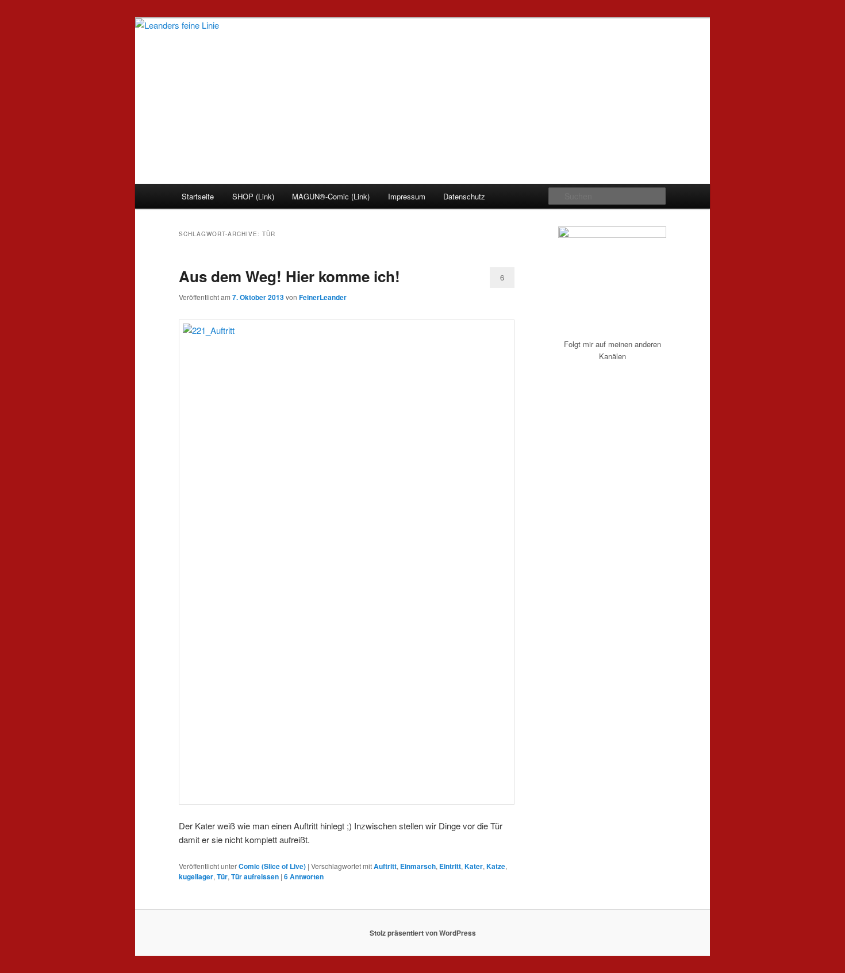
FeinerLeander (323, 297)
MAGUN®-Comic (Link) (331, 196)
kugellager (196, 876)
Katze (495, 866)
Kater (473, 866)
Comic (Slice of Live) (272, 866)
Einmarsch (418, 866)
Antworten (304, 876)
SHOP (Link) (253, 196)
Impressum (406, 196)
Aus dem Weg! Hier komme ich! (289, 276)
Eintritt (450, 866)
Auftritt (385, 866)
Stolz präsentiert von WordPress (423, 933)
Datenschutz (464, 196)
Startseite (198, 196)
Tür (222, 876)
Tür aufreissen (255, 876)
